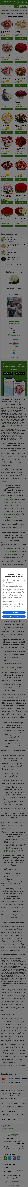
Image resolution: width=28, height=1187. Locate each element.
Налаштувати (14, 616)
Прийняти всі (14, 612)
